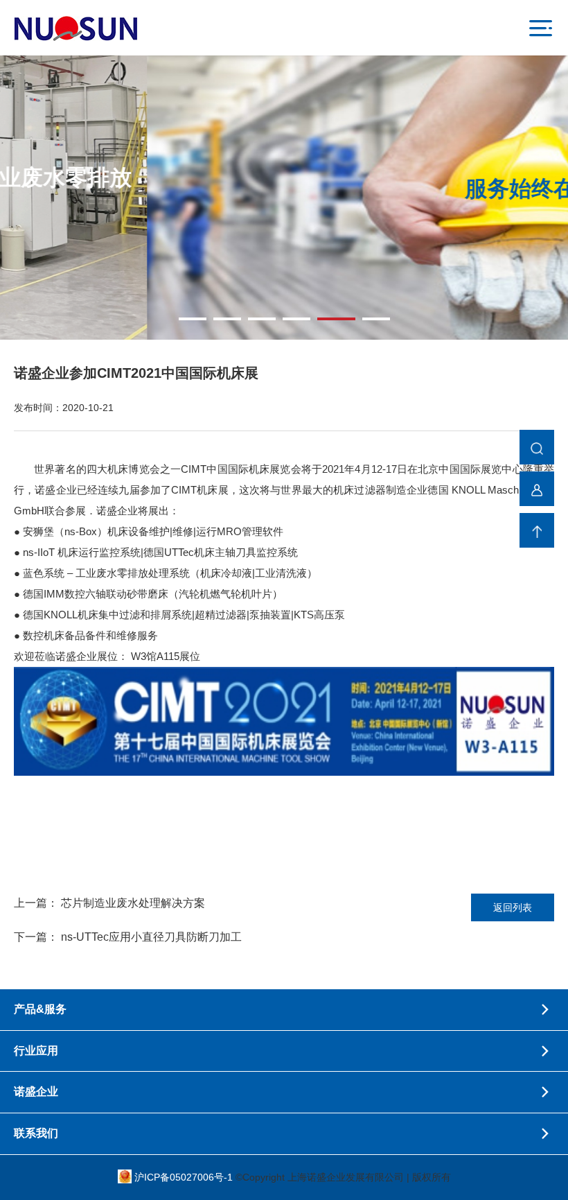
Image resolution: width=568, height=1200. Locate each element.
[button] (192, 319)
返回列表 (512, 907)
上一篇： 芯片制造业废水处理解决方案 (109, 903)
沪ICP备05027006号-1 (185, 1177)
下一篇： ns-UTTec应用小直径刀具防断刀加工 (128, 937)
